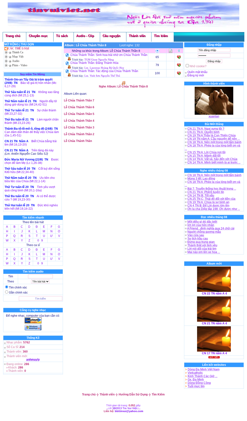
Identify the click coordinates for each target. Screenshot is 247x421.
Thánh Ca (17, 52)
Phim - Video (19, 65)
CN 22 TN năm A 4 (214, 293)
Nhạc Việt (17, 56)
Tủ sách (62, 36)
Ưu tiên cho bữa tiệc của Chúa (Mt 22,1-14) (30, 179)
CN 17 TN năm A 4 (214, 353)
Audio (15, 61)
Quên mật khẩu (197, 72)
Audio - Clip (85, 36)
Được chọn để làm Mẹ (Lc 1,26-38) (32, 161)
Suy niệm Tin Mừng (32, 74)
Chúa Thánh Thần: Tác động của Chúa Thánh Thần (104, 71)
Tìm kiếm (161, 36)
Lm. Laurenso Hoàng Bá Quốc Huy (104, 68)
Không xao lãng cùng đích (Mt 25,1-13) (32, 93)
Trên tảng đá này (42, 150)
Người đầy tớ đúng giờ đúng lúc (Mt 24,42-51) (31, 103)
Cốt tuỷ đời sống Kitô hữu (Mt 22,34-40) (32, 170)
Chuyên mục (38, 36)
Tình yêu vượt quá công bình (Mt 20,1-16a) (30, 188)
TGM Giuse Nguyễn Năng (99, 59)
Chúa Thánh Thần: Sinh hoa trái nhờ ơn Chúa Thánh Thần (108, 55)
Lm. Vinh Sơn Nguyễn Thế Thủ (102, 75)
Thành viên (137, 36)
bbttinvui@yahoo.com (129, 411)
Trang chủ (12, 36)
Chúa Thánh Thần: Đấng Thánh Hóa (94, 63)
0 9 (40, 240)
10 (113, 408)
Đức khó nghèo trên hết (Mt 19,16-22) (31, 207)
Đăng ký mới (195, 75)
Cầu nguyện (111, 36)
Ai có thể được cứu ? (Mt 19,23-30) (30, 197)
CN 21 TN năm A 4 (214, 323)
